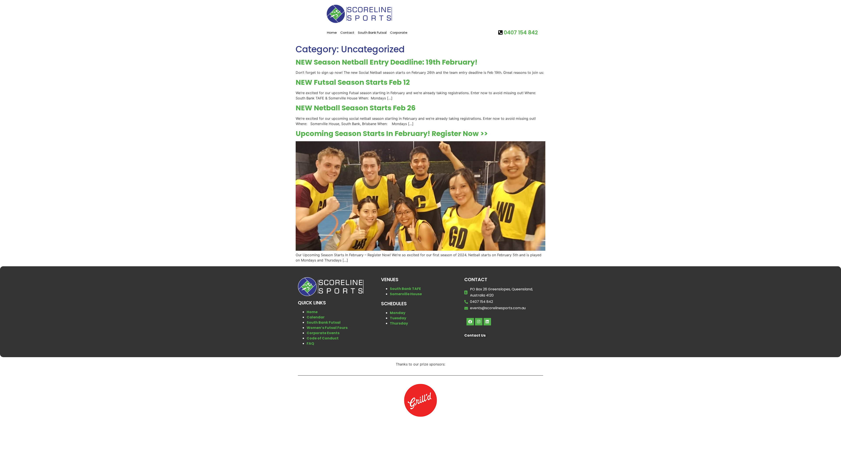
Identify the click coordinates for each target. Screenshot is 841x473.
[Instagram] (478, 321)
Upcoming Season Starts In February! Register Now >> (392, 133)
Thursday (399, 323)
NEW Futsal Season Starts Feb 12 (353, 82)
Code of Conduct (323, 338)
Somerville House (406, 294)
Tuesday (398, 318)
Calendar (316, 317)
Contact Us (475, 335)
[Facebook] (470, 321)
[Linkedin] (487, 321)
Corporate (398, 32)
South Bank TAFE (405, 288)
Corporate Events (323, 332)
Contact (347, 32)
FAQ (310, 343)
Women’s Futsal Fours (327, 327)
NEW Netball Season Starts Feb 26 (356, 108)
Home (332, 32)
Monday (397, 312)
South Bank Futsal (372, 32)
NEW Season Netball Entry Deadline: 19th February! (386, 62)
